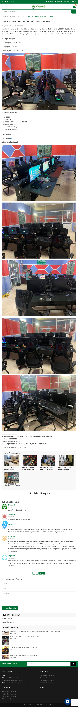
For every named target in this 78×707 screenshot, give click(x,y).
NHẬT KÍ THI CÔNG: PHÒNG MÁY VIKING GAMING (25, 636)
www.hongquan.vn (14, 441)
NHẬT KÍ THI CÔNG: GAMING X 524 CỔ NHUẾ (11, 485)
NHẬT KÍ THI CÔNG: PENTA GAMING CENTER (64, 469)
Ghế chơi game (7, 618)
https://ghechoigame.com (16, 683)
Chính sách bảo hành (47, 680)
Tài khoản (50, 1)
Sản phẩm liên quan (39, 493)
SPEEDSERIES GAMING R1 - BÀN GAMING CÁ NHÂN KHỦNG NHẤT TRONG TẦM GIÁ (35, 631)
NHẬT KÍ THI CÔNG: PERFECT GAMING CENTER (28, 469)
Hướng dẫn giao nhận (9, 696)
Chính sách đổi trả (46, 683)
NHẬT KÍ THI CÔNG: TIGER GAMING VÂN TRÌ (23, 647)
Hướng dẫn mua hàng (9, 691)
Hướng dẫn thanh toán (9, 694)
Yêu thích (59, 1)
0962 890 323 (13, 678)
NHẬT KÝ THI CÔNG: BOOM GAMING (10, 468)
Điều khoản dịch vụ (8, 699)
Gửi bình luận (10, 608)
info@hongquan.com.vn (14, 680)
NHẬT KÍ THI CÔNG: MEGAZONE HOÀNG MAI (23, 655)
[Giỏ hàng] (74, 7)
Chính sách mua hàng (47, 675)
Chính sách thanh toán (47, 678)
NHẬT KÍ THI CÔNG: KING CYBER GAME (46, 468)
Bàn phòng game (8, 622)
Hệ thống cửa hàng (70, 1)
